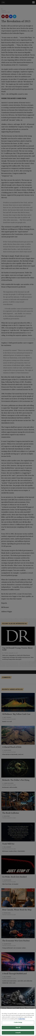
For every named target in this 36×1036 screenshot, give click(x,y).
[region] (18, 1022)
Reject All (18, 1027)
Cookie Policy (21, 1019)
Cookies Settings (18, 1022)
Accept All (18, 1032)
